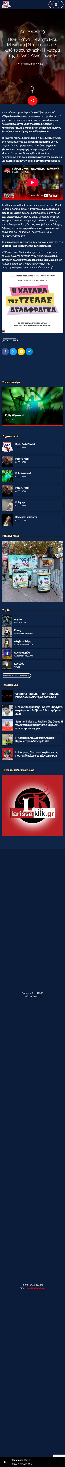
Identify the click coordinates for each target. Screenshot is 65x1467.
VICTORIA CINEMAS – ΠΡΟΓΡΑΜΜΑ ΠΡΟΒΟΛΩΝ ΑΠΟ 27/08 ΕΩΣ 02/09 (37, 696)
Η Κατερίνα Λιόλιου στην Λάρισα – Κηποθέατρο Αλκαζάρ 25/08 (35, 739)
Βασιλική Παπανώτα (26, 517)
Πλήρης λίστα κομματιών (16, 675)
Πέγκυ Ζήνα (9, 340)
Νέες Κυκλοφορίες (32, 32)
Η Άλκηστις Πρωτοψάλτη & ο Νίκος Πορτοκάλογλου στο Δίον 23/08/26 (36, 754)
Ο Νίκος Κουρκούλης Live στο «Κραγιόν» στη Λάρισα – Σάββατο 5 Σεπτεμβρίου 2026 (39, 710)
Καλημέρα (20, 502)
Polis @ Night (22, 458)
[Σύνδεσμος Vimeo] (6, 4)
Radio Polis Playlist (25, 444)
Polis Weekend (14, 415)
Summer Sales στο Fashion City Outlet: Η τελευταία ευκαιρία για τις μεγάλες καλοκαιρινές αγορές (39, 725)
